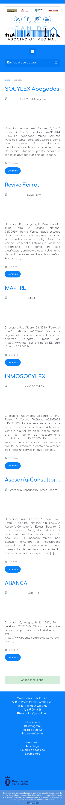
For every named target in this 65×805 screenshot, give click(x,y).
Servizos (13, 163)
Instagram (34, 726)
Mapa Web (32, 742)
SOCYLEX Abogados (32, 89)
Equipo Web (32, 753)
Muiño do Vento (32, 733)
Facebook (33, 722)
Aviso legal (32, 746)
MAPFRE (15, 288)
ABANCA (16, 583)
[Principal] (32, 51)
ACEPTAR (32, 803)
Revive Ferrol (22, 185)
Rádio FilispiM (32, 729)
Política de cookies (32, 750)
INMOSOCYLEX (25, 376)
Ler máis (13, 171)
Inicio (7, 80)
